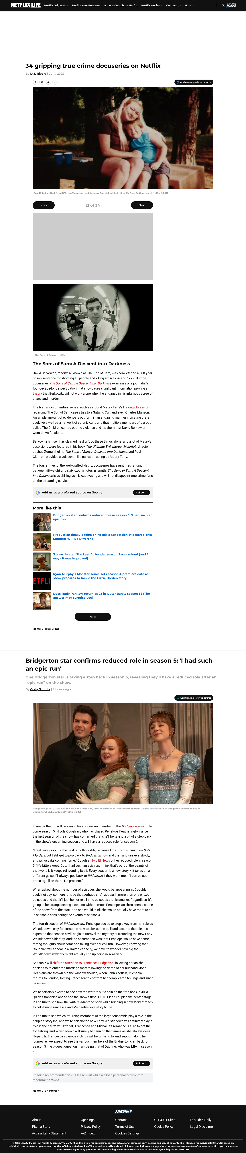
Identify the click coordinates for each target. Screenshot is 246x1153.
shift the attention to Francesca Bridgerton (82, 963)
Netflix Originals (55, 5)
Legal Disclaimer (202, 1126)
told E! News (101, 860)
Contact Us (173, 5)
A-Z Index (88, 1133)
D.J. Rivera (38, 73)
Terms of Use (125, 1126)
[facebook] (216, 5)
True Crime (52, 628)
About (36, 1120)
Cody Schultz (40, 689)
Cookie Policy (164, 1126)
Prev (43, 205)
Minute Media (28, 1143)
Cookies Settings (127, 1133)
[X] (223, 5)
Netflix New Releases (86, 5)
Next (142, 205)
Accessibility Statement (49, 1133)
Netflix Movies (150, 5)
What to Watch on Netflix (121, 5)
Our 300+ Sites (164, 1120)
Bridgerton (52, 1090)
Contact (121, 1120)
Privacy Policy (91, 1126)
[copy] (55, 82)
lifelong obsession (136, 407)
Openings (88, 1120)
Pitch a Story (41, 1126)
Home (37, 628)
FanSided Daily (200, 1120)
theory (37, 393)
